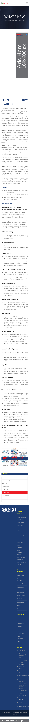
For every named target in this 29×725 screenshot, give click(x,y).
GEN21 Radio (20, 522)
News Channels (21, 595)
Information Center (13, 20)
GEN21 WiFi (20, 542)
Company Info (20, 623)
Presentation (6, 486)
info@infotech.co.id (24, 675)
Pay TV (18, 605)
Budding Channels (21, 584)
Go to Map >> (22, 664)
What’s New (6, 492)
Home (6, 20)
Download (5, 489)
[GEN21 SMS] (8, 512)
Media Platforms (21, 575)
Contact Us (5, 501)
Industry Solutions (6, 481)
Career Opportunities (8, 498)
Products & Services (7, 478)
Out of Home (20, 608)
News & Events (6, 495)
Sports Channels (21, 599)
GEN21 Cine (20, 525)
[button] (27, 3)
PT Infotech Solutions (17, 712)
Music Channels (21, 592)
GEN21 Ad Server (21, 539)
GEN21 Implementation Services (21, 552)
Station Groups (21, 602)
